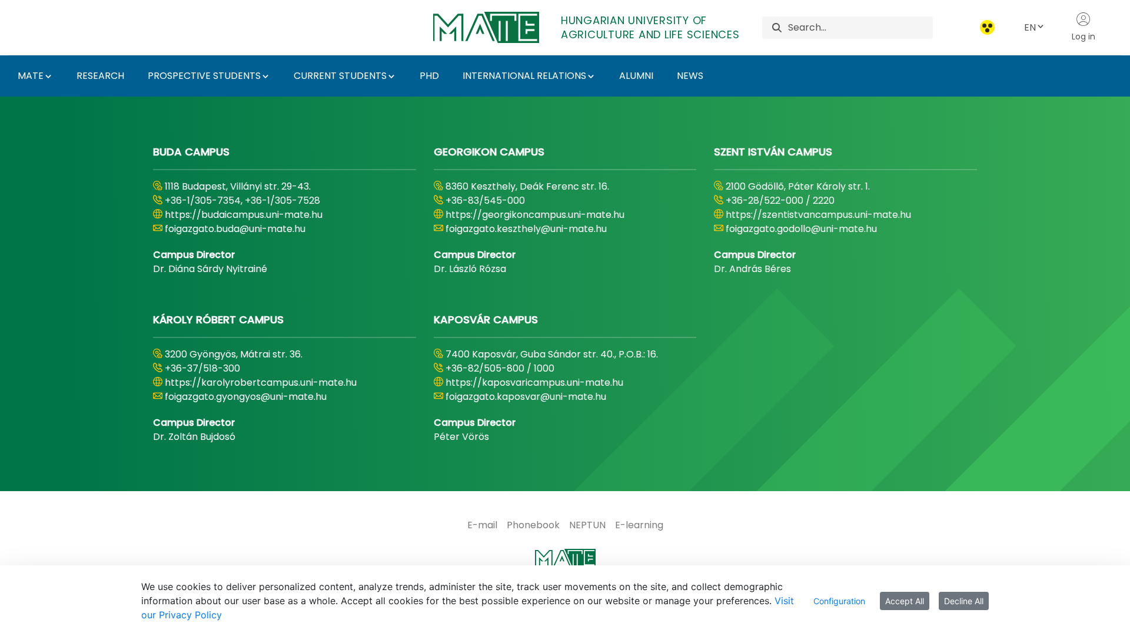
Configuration (839, 601)
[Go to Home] (565, 563)
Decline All (963, 601)
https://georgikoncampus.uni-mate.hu (535, 214)
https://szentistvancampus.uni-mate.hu (818, 214)
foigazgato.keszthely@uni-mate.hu (526, 229)
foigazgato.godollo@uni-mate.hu (801, 229)
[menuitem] (482, 525)
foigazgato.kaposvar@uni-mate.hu (526, 396)
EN (1030, 27)
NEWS (690, 75)
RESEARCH (100, 75)
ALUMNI (636, 75)
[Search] (776, 27)
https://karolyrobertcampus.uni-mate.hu (261, 382)
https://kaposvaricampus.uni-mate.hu (534, 382)
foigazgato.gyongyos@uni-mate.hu (246, 396)
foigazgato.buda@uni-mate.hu (235, 229)
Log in (1083, 36)
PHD (429, 75)
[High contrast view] (987, 27)
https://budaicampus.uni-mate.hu (244, 214)
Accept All (904, 601)
